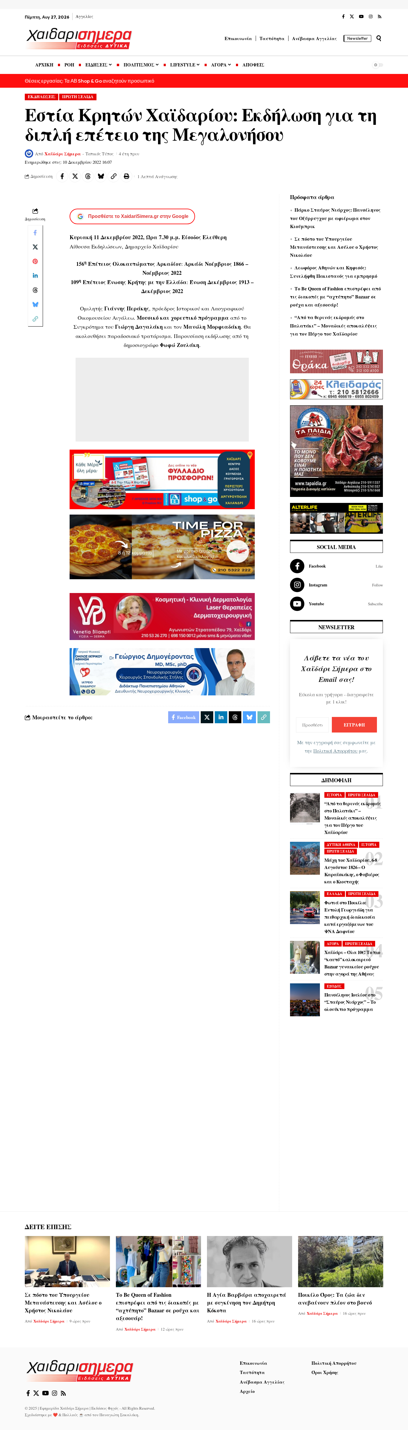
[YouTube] (361, 16)
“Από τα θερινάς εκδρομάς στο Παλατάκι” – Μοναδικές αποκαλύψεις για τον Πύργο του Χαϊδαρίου (333, 325)
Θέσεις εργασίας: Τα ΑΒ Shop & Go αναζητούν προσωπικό (89, 81)
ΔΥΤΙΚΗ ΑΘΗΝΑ (341, 844)
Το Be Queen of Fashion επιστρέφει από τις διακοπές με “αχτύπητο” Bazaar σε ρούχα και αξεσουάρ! (335, 296)
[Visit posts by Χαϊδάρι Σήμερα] (29, 153)
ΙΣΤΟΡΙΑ (334, 794)
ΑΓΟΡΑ (333, 943)
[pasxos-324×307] (336, 450)
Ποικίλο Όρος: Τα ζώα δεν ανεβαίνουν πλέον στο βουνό (335, 1298)
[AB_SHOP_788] (162, 479)
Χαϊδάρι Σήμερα (63, 153)
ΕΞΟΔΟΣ (334, 986)
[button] (379, 38)
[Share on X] (75, 176)
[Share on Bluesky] (101, 176)
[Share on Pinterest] (35, 261)
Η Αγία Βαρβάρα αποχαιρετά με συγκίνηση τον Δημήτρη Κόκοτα (246, 1302)
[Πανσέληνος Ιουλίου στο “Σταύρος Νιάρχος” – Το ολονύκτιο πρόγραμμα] (305, 999)
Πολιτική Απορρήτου (335, 750)
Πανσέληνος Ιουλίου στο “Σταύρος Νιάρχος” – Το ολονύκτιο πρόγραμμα (349, 1001)
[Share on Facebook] (62, 176)
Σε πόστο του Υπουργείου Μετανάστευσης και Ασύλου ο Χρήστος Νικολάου (334, 246)
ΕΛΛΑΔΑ (334, 893)
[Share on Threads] (88, 176)
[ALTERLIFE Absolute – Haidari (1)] (336, 517)
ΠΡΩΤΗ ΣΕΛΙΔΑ (77, 97)
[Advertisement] (162, 400)
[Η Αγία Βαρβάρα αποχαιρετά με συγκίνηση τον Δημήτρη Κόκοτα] (249, 1261)
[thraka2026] (336, 360)
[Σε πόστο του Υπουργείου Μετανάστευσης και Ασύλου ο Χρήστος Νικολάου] (67, 1261)
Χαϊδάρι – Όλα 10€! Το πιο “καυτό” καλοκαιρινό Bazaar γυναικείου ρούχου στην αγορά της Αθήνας (352, 963)
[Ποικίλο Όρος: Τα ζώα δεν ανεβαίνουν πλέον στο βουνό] (340, 1261)
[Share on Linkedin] (35, 276)
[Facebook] (343, 16)
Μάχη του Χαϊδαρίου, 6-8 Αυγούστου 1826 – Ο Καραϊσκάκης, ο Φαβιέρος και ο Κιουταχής (351, 870)
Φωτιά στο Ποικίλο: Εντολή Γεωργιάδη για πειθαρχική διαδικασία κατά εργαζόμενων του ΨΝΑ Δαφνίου (349, 917)
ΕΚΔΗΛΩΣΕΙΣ (42, 97)
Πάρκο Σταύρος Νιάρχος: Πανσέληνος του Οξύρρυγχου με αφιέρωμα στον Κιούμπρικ (335, 217)
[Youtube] (336, 604)
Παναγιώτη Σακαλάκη (118, 1414)
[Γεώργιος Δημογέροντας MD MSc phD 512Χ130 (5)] (162, 671)
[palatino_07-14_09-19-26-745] (162, 546)
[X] (351, 16)
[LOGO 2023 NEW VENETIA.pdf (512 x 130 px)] (162, 615)
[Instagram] (370, 16)
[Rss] (379, 16)
